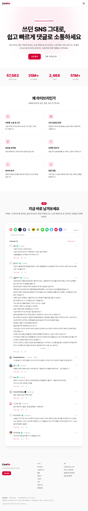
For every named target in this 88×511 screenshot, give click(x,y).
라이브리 (39, 467)
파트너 (39, 476)
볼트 (38, 473)
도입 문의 (34, 56)
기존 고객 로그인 (51, 56)
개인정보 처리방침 (69, 473)
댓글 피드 (40, 485)
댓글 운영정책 (68, 476)
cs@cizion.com (69, 467)
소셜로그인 (40, 470)
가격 (38, 482)
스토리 (39, 479)
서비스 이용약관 (68, 470)
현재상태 (39, 488)
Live (6, 3)
